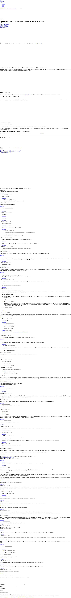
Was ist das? (42, 133)
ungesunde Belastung (27, 94)
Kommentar (2, 584)
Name (1, 586)
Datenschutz (13, 596)
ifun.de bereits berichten (39, 43)
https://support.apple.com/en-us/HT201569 (7, 457)
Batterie (3, 152)
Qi (10, 152)
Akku (1, 152)
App (3, 5)
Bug (5, 152)
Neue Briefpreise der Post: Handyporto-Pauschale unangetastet (10, 150)
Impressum (6, 596)
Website (1, 590)
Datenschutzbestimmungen (17, 147)
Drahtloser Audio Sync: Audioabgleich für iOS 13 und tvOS (10, 151)
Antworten (4, 198)
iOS (7, 152)
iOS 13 (9, 152)
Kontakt (3, 4)
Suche (3, 6)
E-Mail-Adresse (3, 588)
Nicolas (3, 330)
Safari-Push (19, 596)
